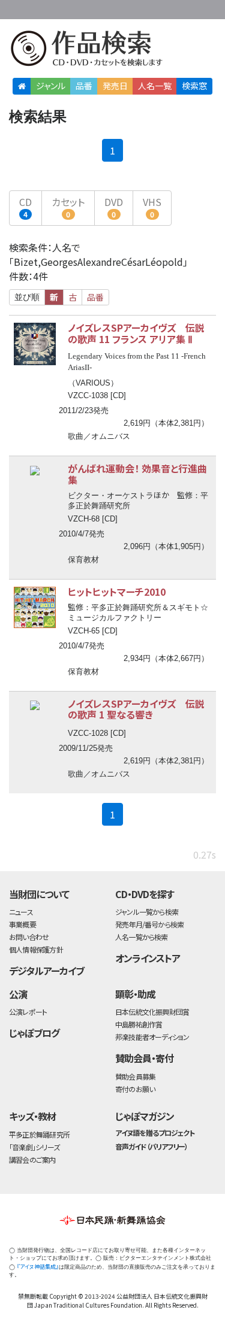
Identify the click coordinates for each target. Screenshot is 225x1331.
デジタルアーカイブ (46, 970)
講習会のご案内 (32, 1159)
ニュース (21, 911)
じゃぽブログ (34, 1033)
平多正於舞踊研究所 (39, 1134)
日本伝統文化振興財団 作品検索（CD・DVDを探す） (112, 50)
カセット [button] (68, 207)
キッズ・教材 (32, 1116)
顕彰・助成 (135, 994)
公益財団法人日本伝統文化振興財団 (16, 8)
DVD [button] (113, 207)
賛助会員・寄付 (144, 1058)
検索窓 (194, 86)
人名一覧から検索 (141, 937)
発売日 (115, 86)
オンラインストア (147, 958)
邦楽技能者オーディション (152, 1037)
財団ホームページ (103, 7)
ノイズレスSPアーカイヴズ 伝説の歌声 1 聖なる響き (136, 709)
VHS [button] (152, 207)
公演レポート (28, 1011)
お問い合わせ (189, 7)
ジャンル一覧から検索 (146, 911)
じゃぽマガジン (144, 1116)
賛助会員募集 (135, 1076)
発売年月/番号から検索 (149, 924)
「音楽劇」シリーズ (34, 1147)
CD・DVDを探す (144, 894)
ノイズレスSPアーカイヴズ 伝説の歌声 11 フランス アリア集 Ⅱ (136, 333)
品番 (84, 86)
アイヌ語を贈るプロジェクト (154, 1132)
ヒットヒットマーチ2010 (117, 591)
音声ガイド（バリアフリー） (151, 1146)
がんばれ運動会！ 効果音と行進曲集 (137, 474)
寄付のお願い (135, 1089)
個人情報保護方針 (36, 949)
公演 (18, 994)
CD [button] (25, 207)
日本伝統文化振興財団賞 (152, 1011)
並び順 (27, 297)
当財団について (39, 894)
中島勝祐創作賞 (139, 1024)
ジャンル (50, 86)
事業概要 (141, 7)
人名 (155, 86)
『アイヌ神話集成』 (38, 1267)
